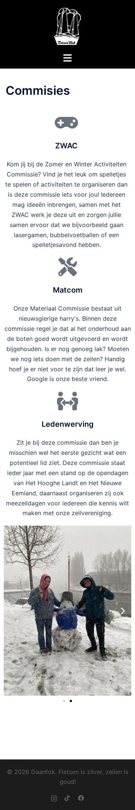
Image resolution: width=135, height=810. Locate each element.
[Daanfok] (67, 25)
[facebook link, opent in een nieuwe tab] (81, 797)
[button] (12, 610)
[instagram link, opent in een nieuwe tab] (54, 797)
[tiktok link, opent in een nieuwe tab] (67, 797)
